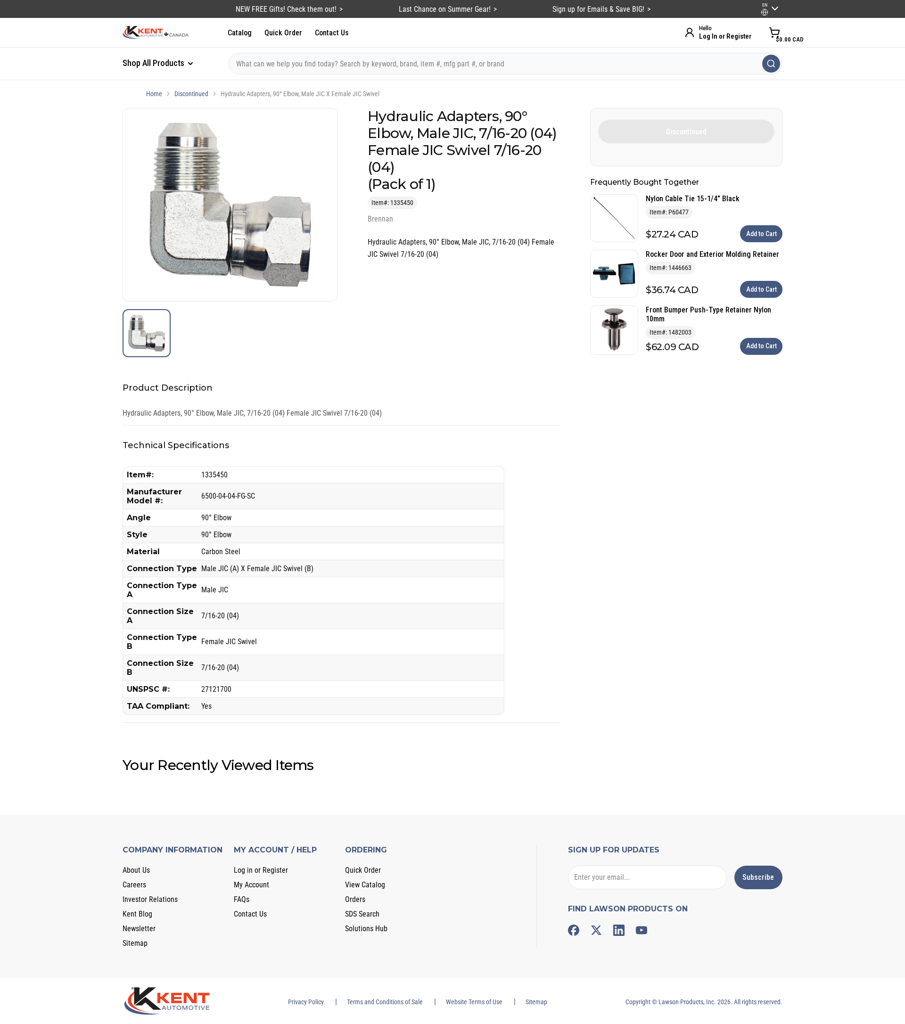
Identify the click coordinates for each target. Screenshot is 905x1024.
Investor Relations (150, 899)
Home (154, 94)
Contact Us (332, 32)
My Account (251, 884)
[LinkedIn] (619, 930)
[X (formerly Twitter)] (596, 930)
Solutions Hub (366, 928)
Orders (355, 899)
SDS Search (362, 913)
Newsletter (139, 928)
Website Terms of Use (474, 1002)
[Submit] (771, 64)
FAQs (241, 899)
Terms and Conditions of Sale (385, 1002)
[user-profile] (764, 12)
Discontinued (191, 94)
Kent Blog (137, 913)
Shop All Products (154, 62)
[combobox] (505, 63)
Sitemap (135, 943)
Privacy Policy (306, 1002)
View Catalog (365, 884)
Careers (134, 884)
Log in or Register (261, 870)
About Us (136, 870)
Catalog (240, 32)
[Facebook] (573, 930)
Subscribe (758, 877)
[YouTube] (641, 930)
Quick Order (283, 32)
